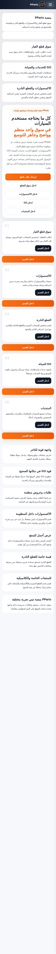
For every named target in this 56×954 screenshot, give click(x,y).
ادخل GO (28, 202)
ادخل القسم (28, 259)
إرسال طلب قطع (28, 177)
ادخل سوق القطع (28, 185)
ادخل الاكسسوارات (28, 194)
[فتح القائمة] (50, 4)
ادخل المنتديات (28, 211)
